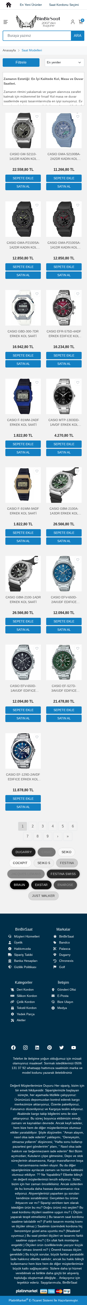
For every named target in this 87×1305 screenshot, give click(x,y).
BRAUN (19, 885)
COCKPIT (20, 863)
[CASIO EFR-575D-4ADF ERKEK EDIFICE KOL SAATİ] (64, 307)
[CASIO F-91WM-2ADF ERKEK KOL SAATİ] (23, 396)
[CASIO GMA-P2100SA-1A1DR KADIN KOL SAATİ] (64, 219)
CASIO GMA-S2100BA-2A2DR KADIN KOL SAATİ (64, 156)
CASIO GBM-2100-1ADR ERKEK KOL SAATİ (23, 599)
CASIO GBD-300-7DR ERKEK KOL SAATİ (23, 334)
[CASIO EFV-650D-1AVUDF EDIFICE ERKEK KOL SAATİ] (23, 662)
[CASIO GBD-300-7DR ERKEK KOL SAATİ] (23, 307)
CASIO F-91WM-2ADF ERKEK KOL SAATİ (23, 422)
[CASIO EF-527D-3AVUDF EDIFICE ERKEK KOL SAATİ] (64, 662)
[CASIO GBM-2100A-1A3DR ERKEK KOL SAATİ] (64, 485)
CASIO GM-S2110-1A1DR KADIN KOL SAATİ (23, 156)
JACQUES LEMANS (26, 874)
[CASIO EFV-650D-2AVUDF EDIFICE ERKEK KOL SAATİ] (64, 573)
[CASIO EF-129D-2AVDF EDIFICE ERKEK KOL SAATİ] (23, 750)
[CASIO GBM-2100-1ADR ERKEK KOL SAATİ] (23, 573)
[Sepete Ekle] (23, 178)
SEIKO (67, 852)
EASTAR (41, 885)
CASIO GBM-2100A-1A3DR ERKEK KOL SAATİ (64, 511)
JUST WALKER (43, 896)
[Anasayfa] (8, 4)
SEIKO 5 (43, 863)
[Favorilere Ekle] (37, 116)
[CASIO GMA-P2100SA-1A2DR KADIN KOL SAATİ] (23, 219)
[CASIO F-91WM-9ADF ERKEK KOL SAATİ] (23, 485)
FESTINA (67, 863)
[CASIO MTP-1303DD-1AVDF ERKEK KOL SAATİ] (64, 396)
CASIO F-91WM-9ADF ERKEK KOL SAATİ (23, 511)
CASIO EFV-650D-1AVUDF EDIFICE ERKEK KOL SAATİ (23, 688)
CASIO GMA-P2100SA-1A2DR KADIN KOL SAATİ (23, 245)
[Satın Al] (23, 186)
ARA (77, 36)
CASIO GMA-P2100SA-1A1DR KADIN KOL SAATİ (64, 245)
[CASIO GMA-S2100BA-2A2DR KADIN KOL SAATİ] (64, 130)
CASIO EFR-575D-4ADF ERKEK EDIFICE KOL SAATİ (64, 334)
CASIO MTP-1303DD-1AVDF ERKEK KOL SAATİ (63, 422)
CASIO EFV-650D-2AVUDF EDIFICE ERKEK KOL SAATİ (64, 599)
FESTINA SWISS (63, 874)
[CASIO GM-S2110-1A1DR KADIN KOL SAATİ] (23, 130)
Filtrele (21, 62)
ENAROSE (65, 885)
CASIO (46, 852)
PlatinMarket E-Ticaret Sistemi (31, 1300)
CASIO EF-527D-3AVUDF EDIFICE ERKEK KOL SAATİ (64, 688)
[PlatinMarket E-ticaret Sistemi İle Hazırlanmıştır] (27, 1291)
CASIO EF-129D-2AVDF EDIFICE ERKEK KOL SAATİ (23, 777)
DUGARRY (24, 852)
